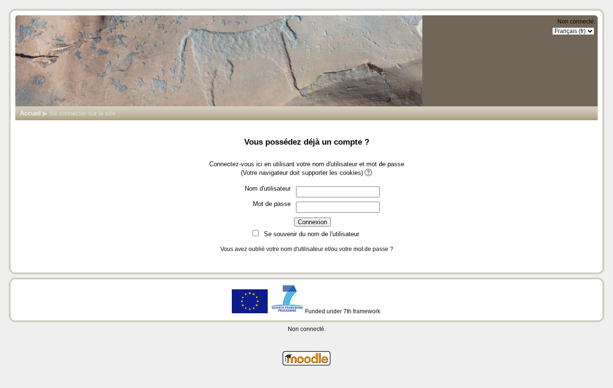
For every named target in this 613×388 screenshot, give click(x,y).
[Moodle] (306, 363)
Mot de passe (272, 203)
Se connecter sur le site (82, 113)
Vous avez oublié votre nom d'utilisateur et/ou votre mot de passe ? (306, 249)
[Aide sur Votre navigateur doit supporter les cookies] (367, 172)
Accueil (30, 113)
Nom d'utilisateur (268, 188)
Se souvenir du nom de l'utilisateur (311, 234)
